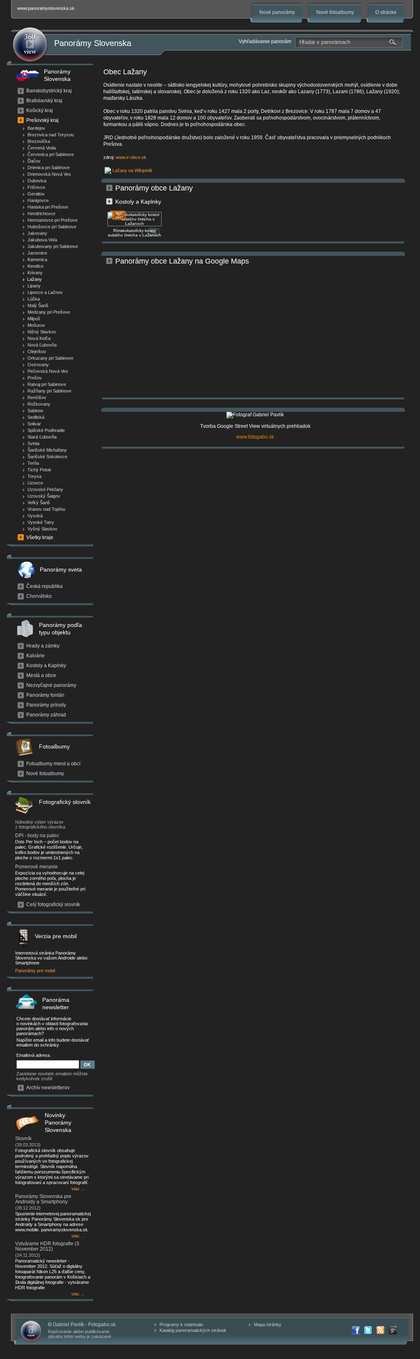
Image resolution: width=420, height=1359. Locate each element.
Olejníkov (36, 351)
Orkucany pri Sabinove (50, 358)
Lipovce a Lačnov (45, 292)
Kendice (35, 266)
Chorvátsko (39, 596)
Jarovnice (37, 252)
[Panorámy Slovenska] (30, 44)
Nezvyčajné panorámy (51, 685)
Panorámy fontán (45, 695)
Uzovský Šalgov (43, 496)
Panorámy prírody (46, 705)
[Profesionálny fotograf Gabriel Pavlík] (255, 415)
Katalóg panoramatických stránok (193, 1330)
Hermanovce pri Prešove (52, 220)
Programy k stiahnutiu (181, 1324)
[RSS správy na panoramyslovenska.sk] (380, 1330)
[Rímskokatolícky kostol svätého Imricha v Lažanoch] (134, 224)
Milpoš (33, 318)
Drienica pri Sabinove (48, 167)
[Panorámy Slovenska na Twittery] (368, 1330)
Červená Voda (41, 147)
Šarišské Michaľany (47, 450)
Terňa (33, 463)
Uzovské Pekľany (45, 489)
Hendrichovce (41, 213)
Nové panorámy (277, 12)
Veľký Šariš (38, 502)
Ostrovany (38, 364)
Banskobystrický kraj (49, 91)
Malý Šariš (37, 305)
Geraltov (36, 193)
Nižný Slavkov (41, 331)
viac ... (77, 1188)
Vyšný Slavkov (42, 528)
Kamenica (37, 259)
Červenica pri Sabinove (50, 154)
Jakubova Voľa (42, 239)
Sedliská (35, 417)
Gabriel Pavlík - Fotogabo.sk (84, 1324)
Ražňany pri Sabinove (49, 390)
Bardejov (36, 128)
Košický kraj (39, 110)
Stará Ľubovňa (42, 436)
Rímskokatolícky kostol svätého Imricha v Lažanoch (134, 232)
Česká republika (44, 586)
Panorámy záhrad (46, 715)
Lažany (34, 279)
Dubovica (36, 180)
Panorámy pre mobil (35, 970)
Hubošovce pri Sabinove (51, 226)
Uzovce (35, 482)
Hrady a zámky (42, 646)
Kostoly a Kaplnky (46, 665)
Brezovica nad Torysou (50, 134)
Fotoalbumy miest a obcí (53, 764)
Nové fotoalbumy (335, 12)
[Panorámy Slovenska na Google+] (392, 1330)
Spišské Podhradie (46, 430)
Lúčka (33, 298)
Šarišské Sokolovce (47, 456)
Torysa (34, 476)
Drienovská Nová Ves (49, 174)
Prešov (34, 377)
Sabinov (35, 410)
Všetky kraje (39, 537)
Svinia (33, 443)
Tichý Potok (39, 469)
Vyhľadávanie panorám (265, 41)
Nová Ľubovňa (42, 344)
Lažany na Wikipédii (132, 170)
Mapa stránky (267, 1324)
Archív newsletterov (48, 1087)
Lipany (34, 285)
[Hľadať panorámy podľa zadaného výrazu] (393, 42)
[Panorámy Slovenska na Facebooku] (356, 1330)
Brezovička (38, 141)
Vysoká (35, 515)
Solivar (34, 423)
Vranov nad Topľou (46, 509)
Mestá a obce (41, 675)
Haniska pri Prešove (47, 206)
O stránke (386, 12)
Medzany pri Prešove (48, 312)
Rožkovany (38, 404)
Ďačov (34, 160)
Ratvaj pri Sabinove (46, 384)
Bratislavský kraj (44, 100)
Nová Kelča (38, 338)
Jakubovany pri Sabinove (52, 246)
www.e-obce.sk (131, 157)
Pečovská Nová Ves (47, 371)
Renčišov (36, 397)
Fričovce (36, 187)
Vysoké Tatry (40, 522)
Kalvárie (35, 656)
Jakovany (37, 233)
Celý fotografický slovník (53, 904)
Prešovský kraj (42, 120)
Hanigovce (38, 200)
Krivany (35, 272)
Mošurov (36, 325)
